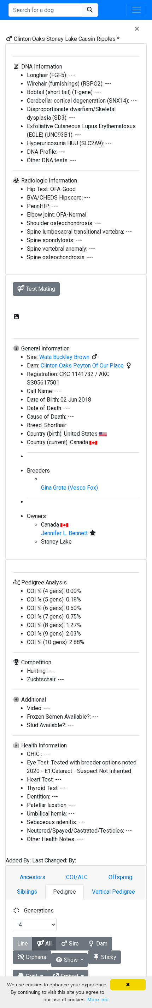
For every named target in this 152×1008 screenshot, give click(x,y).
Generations (39, 910)
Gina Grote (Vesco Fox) (69, 487)
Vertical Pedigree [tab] (113, 891)
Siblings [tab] (27, 891)
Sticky (108, 957)
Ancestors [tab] (32, 877)
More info (98, 999)
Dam (101, 943)
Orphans (35, 957)
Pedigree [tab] (64, 891)
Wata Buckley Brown (65, 357)
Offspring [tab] (120, 877)
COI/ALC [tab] (77, 877)
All (48, 943)
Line (22, 943)
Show (71, 960)
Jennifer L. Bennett (65, 533)
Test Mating (39, 288)
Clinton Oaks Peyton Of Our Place (83, 365)
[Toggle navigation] (136, 10)
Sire (73, 943)
